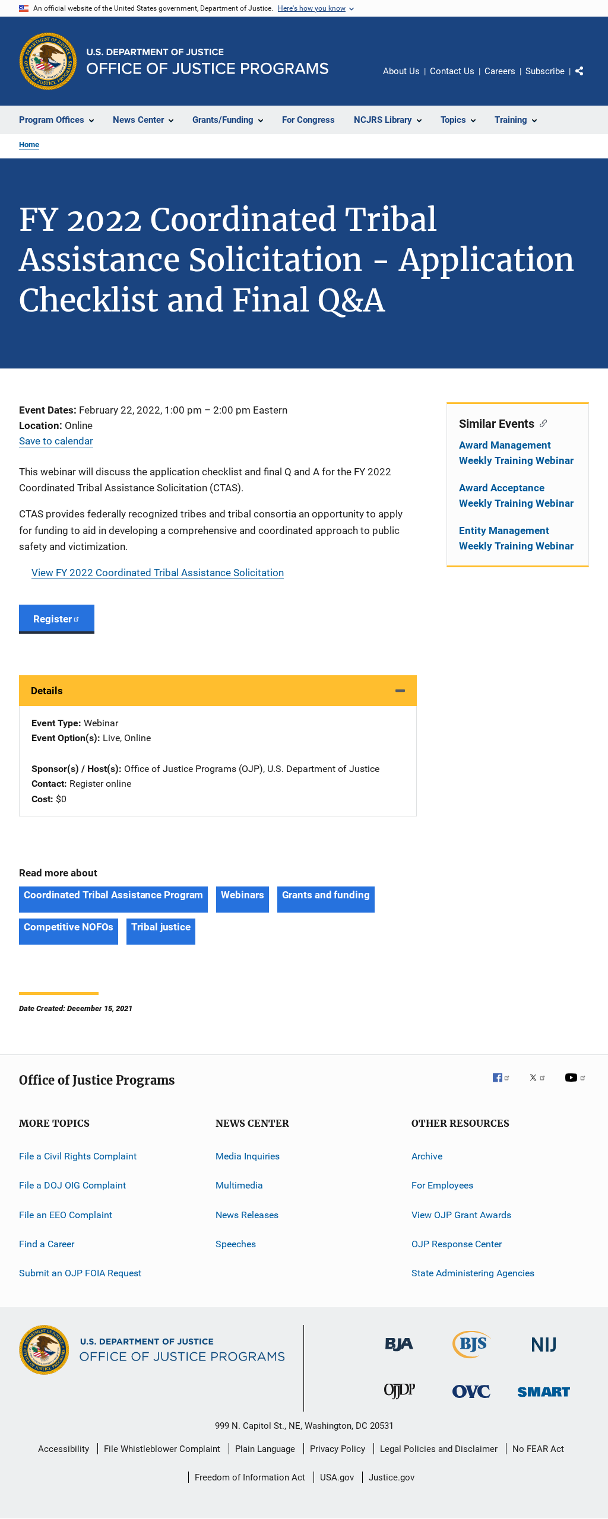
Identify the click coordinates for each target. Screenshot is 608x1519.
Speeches (236, 1244)
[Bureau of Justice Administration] (399, 1353)
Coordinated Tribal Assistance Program (113, 895)
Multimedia (239, 1185)
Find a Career (46, 1244)
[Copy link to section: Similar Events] (540, 422)
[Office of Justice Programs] (48, 61)
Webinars (242, 895)
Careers (499, 71)
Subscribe (545, 71)
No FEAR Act (538, 1449)
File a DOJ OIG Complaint (72, 1185)
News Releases (247, 1214)
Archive (426, 1156)
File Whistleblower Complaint (162, 1449)
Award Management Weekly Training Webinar (516, 452)
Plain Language (265, 1449)
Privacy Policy (337, 1449)
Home (29, 144)
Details (47, 691)
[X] (541, 1086)
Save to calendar (56, 441)
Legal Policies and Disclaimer (439, 1449)
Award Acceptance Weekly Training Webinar (516, 495)
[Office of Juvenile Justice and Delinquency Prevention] (399, 1401)
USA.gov (337, 1477)
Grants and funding (326, 895)
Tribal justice (161, 927)
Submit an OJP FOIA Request (80, 1273)
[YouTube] (577, 1086)
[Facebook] (506, 1086)
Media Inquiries (248, 1156)
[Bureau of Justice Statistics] (471, 1361)
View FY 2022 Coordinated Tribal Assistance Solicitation (157, 573)
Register (52, 619)
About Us (401, 71)
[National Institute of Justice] (544, 1354)
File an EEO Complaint (65, 1214)
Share (589, 79)
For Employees (442, 1185)
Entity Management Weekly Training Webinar (516, 538)
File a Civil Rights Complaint (78, 1156)
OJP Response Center (456, 1244)
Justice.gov (391, 1477)
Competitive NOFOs (68, 927)
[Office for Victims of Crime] (471, 1400)
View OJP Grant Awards (461, 1214)
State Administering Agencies (472, 1273)
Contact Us (452, 71)
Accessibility (63, 1449)
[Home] (207, 61)
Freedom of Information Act (250, 1477)
